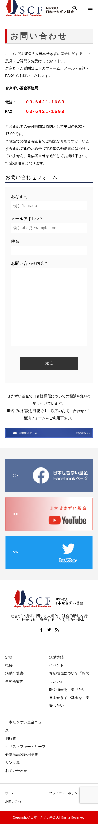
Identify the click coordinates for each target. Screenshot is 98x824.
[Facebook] (41, 630)
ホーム (10, 793)
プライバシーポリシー (64, 793)
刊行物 (10, 738)
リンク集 (12, 762)
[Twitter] (49, 630)
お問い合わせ (16, 771)
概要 (9, 665)
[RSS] (57, 630)
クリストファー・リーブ (25, 746)
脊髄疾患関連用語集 (21, 754)
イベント (56, 665)
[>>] (49, 490)
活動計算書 (14, 673)
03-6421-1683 (45, 101)
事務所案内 (14, 681)
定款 (9, 657)
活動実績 (56, 657)
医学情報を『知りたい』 (69, 689)
